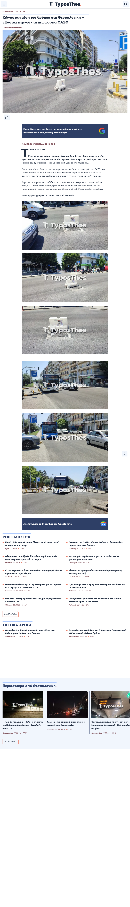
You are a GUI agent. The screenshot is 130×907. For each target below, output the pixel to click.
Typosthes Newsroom (12, 27)
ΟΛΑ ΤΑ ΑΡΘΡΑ (10, 614)
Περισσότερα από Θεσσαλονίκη (29, 685)
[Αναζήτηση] (126, 4)
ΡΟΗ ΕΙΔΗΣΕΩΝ (16, 537)
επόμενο (124, 453)
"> (52, 130)
